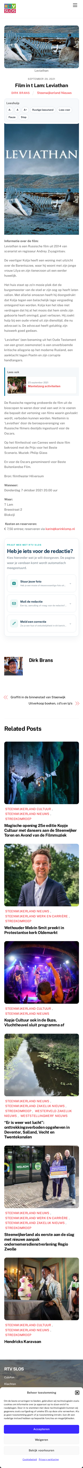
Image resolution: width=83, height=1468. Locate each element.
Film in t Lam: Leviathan (41, 85)
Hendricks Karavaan (22, 1341)
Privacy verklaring (49, 1459)
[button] (77, 1393)
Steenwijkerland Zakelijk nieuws (35, 1106)
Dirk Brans (20, 92)
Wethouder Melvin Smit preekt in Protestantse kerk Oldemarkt (34, 930)
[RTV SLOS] (10, 11)
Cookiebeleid (30, 1459)
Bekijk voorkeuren (41, 1450)
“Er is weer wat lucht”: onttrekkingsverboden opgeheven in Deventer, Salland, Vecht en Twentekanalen (36, 1129)
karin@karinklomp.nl (60, 529)
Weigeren (41, 1439)
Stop (23, 117)
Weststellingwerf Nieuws (44, 1116)
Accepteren (41, 1429)
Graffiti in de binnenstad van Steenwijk (38, 697)
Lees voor (64, 109)
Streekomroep (18, 819)
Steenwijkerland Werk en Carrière (36, 916)
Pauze (11, 117)
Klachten (10, 1383)
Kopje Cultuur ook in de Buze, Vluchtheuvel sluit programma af (34, 1022)
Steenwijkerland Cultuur (28, 809)
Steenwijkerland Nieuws (54, 93)
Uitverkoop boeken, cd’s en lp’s (50, 703)
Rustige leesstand (42, 109)
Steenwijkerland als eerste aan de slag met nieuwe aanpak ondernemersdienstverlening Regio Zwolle (39, 1241)
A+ (25, 109)
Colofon (9, 1377)
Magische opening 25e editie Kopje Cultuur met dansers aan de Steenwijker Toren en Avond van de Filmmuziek (40, 830)
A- (9, 109)
